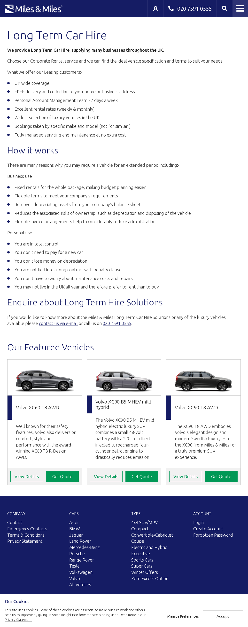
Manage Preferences (183, 616)
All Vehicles (80, 584)
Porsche (77, 553)
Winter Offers (144, 572)
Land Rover (80, 541)
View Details (27, 476)
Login (198, 522)
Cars (74, 514)
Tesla (74, 565)
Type (135, 514)
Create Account (208, 528)
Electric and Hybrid (149, 547)
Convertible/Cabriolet (152, 535)
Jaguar (76, 535)
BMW (74, 528)
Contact (14, 522)
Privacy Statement (24, 541)
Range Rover (81, 559)
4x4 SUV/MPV (144, 522)
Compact (140, 528)
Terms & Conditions (26, 535)
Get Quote (62, 476)
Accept (223, 616)
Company (16, 514)
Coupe (137, 541)
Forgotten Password (213, 535)
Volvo (74, 578)
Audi (73, 522)
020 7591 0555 (117, 323)
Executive (140, 553)
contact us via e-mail (58, 323)
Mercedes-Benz (84, 547)
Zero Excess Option (149, 578)
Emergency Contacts (27, 528)
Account (202, 514)
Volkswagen (81, 572)
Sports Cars (142, 559)
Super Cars (141, 565)
